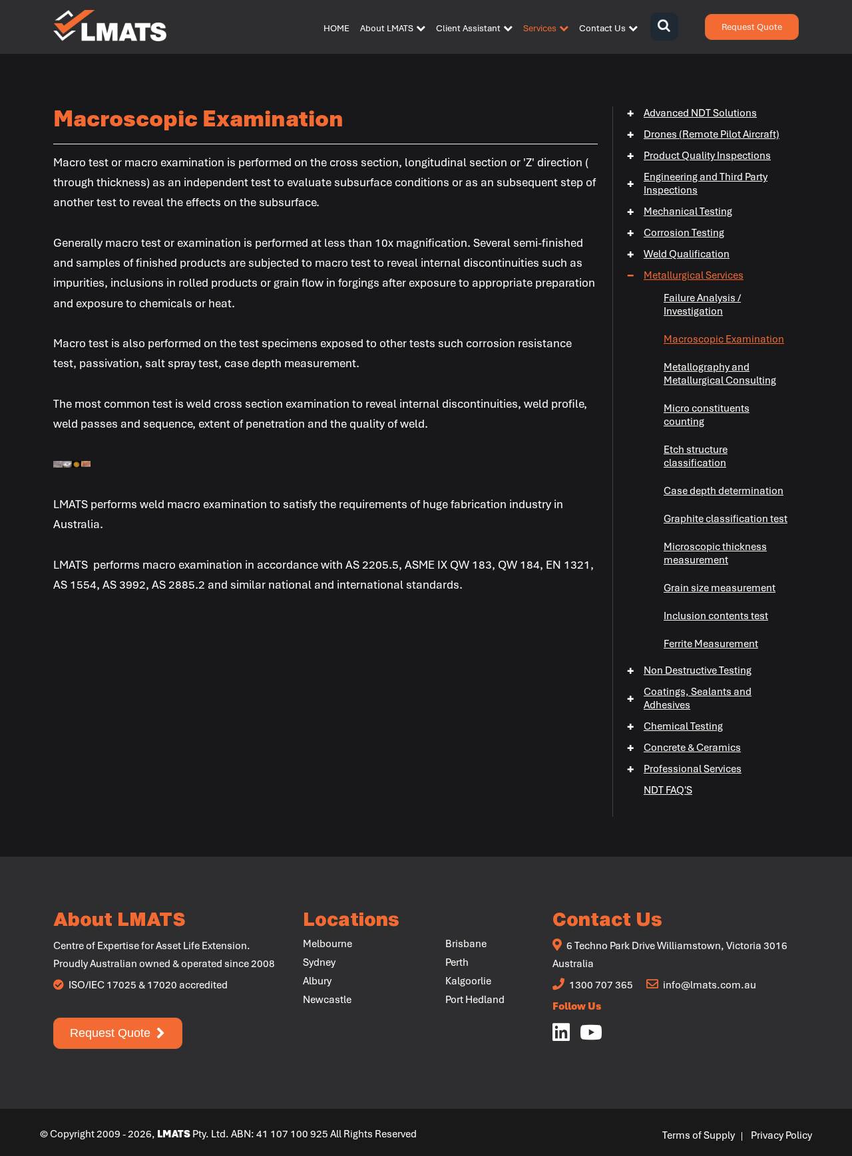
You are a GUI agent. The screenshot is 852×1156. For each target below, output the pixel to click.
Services (539, 28)
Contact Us (602, 28)
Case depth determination (723, 491)
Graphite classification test (725, 518)
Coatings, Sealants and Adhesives (689, 698)
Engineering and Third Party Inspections (697, 183)
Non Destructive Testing (689, 670)
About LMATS (386, 28)
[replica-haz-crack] (58, 462)
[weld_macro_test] (86, 462)
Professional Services (684, 769)
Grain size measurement (719, 588)
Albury (317, 981)
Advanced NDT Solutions (692, 113)
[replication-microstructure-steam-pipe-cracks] (67, 462)
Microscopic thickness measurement (715, 553)
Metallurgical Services (685, 275)
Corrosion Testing (675, 232)
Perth (457, 962)
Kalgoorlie (468, 981)
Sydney (319, 962)
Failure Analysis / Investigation (702, 304)
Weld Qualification (678, 254)
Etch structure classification (696, 456)
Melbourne (327, 943)
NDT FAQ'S (668, 790)
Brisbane (466, 943)
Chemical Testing (675, 726)
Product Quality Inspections (699, 155)
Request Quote (752, 27)
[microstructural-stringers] (76, 462)
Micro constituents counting (706, 415)
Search (663, 27)
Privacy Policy (781, 1135)
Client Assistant (468, 28)
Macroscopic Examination (724, 339)
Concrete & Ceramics (684, 747)
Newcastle (327, 999)
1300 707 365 (600, 985)
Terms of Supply (698, 1135)
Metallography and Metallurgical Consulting (720, 374)
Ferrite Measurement (711, 643)
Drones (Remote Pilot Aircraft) (703, 134)
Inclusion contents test (716, 616)
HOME (336, 28)
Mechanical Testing (679, 211)
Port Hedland (475, 999)
